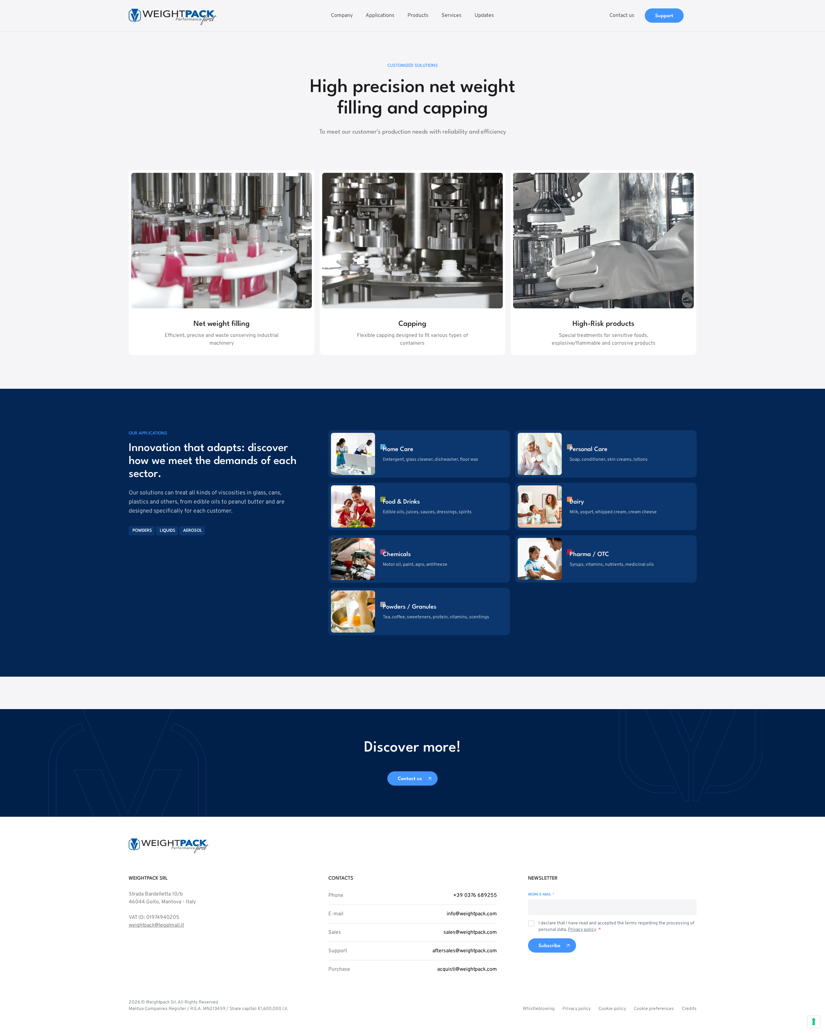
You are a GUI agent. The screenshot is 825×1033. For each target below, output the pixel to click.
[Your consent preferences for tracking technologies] (813, 1021)
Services (452, 15)
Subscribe (549, 946)
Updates (484, 15)
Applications (380, 15)
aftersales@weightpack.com (464, 951)
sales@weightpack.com (470, 932)
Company (342, 15)
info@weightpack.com (472, 914)
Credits (689, 1009)
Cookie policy (612, 1009)
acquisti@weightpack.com (467, 969)
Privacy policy (582, 929)
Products (418, 15)
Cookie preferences (654, 1009)
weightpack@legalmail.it (156, 925)
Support (664, 16)
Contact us (621, 15)
